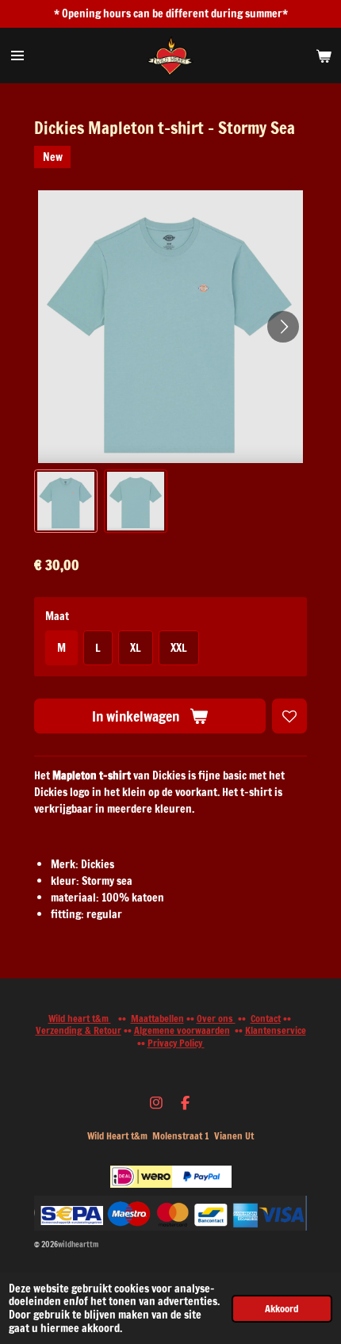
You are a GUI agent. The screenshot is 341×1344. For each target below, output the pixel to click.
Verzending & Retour (78, 1030)
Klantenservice (275, 1030)
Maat (57, 616)
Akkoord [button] (282, 1308)
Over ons (216, 1018)
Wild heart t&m (79, 1018)
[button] (66, 501)
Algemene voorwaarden (182, 1030)
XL (135, 648)
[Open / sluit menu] (17, 55)
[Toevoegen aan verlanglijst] (289, 716)
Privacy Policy (176, 1043)
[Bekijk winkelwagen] (323, 55)
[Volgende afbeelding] (283, 327)
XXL (178, 648)
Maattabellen (157, 1018)
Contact (266, 1018)
